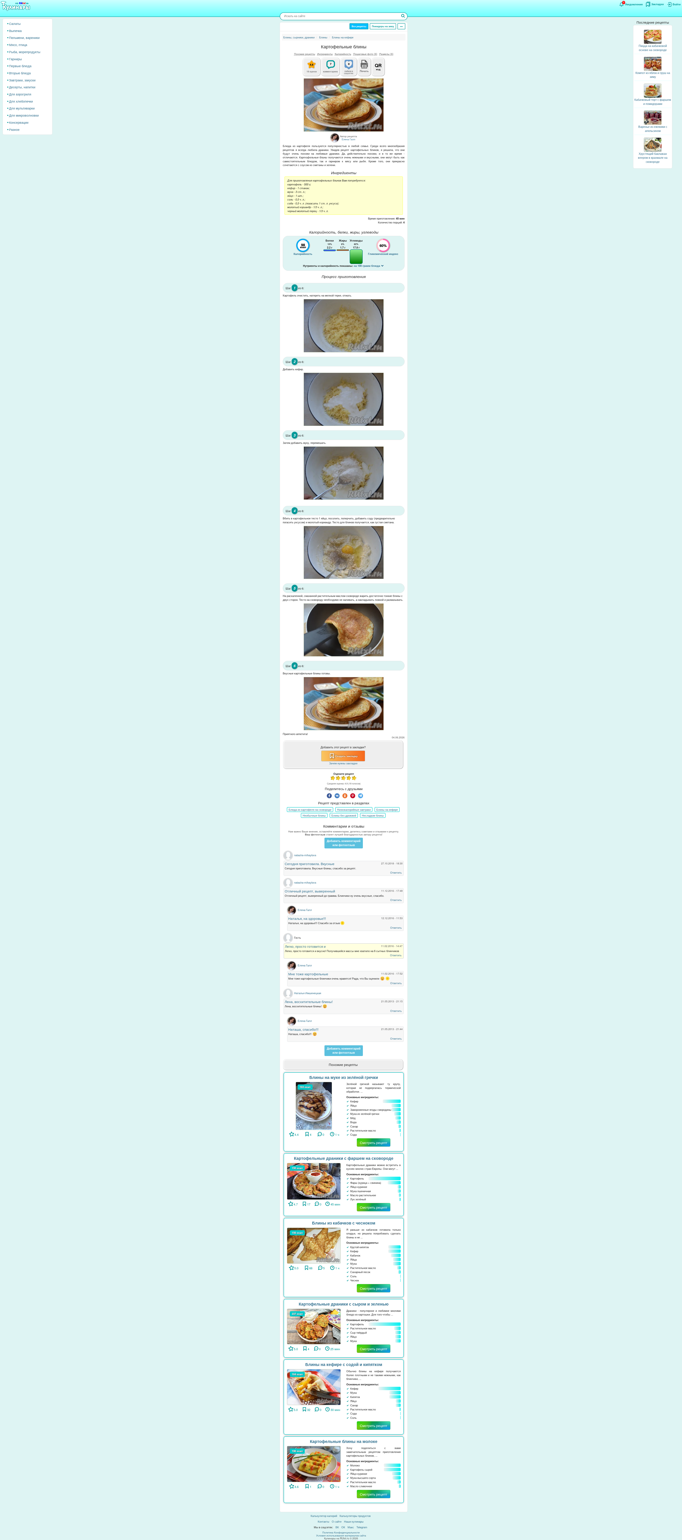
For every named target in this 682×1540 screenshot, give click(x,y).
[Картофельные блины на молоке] (314, 1464)
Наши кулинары (354, 1521)
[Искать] (403, 16)
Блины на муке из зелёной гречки (343, 1077)
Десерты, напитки (22, 87)
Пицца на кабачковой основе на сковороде (653, 48)
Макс (351, 1527)
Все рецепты (359, 26)
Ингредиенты (325, 54)
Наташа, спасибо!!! (303, 1029)
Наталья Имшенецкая (307, 993)
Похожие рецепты (304, 54)
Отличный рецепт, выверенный (310, 891)
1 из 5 (333, 778)
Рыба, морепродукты (24, 51)
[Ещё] (401, 26)
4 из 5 (349, 778)
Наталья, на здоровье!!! (307, 918)
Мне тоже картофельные (308, 973)
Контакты (323, 1521)
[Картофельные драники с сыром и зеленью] (314, 1326)
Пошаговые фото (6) (365, 54)
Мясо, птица (18, 44)
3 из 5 (343, 778)
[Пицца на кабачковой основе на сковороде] (653, 36)
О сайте (337, 1521)
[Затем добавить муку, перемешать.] (344, 473)
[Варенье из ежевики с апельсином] (653, 117)
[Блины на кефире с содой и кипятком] (314, 1387)
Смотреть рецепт (373, 1142)
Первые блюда (20, 65)
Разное (14, 129)
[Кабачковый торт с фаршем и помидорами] (653, 90)
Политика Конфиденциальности (341, 1532)
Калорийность (343, 54)
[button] (364, 70)
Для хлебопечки (21, 101)
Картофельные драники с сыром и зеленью (344, 1304)
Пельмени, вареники (24, 37)
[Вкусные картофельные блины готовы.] (344, 703)
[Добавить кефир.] (344, 399)
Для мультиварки (22, 108)
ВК (337, 1527)
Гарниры (15, 59)
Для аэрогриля (20, 94)
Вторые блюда (20, 73)
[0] (350, 69)
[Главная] (16, 6)
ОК (343, 1527)
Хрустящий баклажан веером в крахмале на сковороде (652, 158)
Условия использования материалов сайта (341, 1535)
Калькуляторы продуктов (355, 1516)
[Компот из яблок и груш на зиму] (653, 63)
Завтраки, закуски (22, 80)
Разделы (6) (386, 54)
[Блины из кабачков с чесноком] (314, 1245)
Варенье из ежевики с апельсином (652, 129)
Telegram (361, 1527)
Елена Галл (305, 910)
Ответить (396, 872)
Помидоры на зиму (383, 26)
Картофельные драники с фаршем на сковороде (343, 1158)
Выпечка (15, 30)
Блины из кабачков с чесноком (343, 1223)
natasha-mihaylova (305, 855)
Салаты (15, 23)
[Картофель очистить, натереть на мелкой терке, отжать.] (344, 325)
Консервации (18, 122)
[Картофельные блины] (344, 105)
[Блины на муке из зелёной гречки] (314, 1105)
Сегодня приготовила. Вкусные (309, 863)
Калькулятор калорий (324, 1516)
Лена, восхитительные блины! (309, 1001)
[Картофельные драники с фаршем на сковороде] (314, 1181)
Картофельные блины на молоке (343, 1441)
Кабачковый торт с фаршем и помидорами (652, 102)
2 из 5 (338, 778)
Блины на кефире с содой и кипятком (343, 1364)
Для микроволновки (24, 115)
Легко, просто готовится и (305, 946)
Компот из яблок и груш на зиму (652, 75)
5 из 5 (354, 778)
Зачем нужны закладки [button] (343, 763)
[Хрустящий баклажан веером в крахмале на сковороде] (653, 144)
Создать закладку (346, 756)
